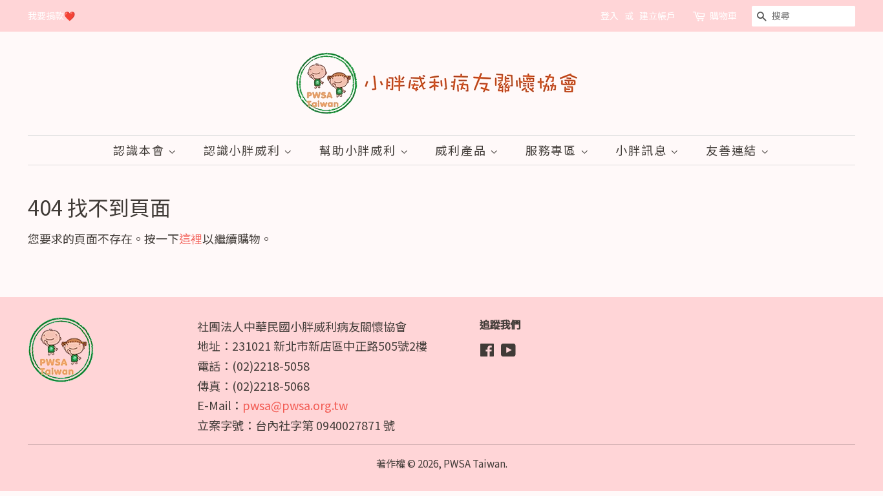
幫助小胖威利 (359, 149)
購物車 (723, 15)
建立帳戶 (657, 15)
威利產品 (462, 149)
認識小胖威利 (244, 149)
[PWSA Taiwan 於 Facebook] (487, 351)
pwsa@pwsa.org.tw (295, 405)
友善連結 (733, 149)
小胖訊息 (642, 149)
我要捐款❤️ (51, 15)
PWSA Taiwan (474, 463)
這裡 (190, 238)
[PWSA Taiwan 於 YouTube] (508, 351)
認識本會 (140, 149)
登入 (610, 15)
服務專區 (553, 149)
